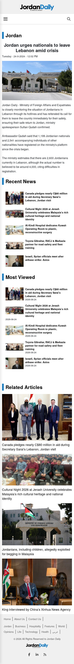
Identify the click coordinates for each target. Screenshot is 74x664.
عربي (55, 631)
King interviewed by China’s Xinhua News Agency (36, 609)
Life (19, 631)
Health (45, 631)
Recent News (21, 181)
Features (50, 626)
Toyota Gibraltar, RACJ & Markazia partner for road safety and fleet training (45, 244)
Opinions (9, 631)
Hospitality (35, 626)
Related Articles (24, 387)
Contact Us (34, 619)
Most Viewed (20, 277)
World (61, 626)
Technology (31, 631)
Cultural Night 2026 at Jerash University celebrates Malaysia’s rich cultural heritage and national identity (46, 214)
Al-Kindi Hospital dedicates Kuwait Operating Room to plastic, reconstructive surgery (45, 229)
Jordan (14, 35)
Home (7, 619)
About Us (19, 619)
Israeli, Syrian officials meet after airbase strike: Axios (44, 258)
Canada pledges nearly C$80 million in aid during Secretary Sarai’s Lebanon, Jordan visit (46, 197)
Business (20, 626)
